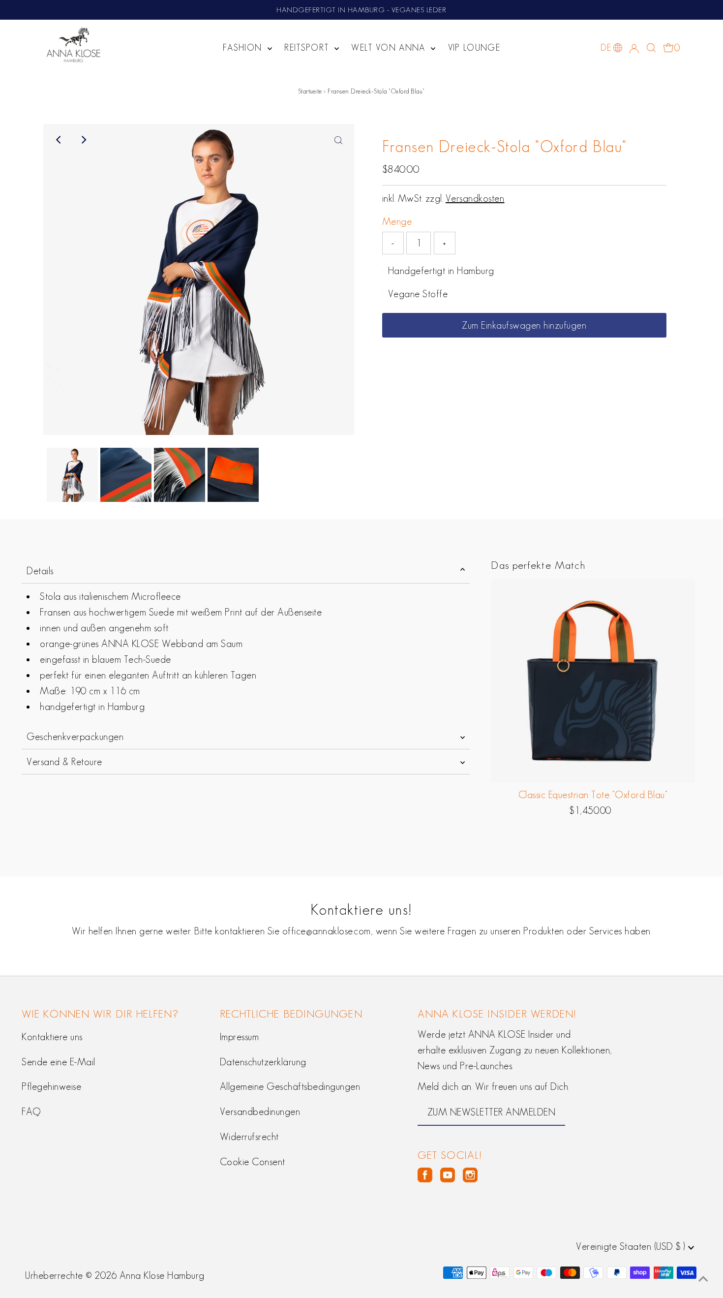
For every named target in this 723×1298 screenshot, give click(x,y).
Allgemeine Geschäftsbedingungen (290, 1086)
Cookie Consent (252, 1161)
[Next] (83, 140)
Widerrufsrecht (249, 1136)
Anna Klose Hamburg (162, 1275)
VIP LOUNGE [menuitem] (474, 48)
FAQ (31, 1111)
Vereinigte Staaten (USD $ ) (632, 1246)
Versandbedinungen (260, 1111)
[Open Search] (651, 48)
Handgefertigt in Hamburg (441, 270)
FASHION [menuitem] (244, 48)
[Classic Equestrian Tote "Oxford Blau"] (592, 681)
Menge (397, 221)
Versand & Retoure (64, 761)
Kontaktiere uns (52, 1036)
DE (606, 47)
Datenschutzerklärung (263, 1061)
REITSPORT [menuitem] (308, 48)
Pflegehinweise (51, 1086)
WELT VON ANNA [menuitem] (389, 48)
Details (40, 570)
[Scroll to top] (703, 1278)
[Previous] (59, 140)
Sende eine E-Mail (58, 1061)
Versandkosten (475, 198)
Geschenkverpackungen (75, 736)
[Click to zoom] (338, 140)
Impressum (239, 1036)
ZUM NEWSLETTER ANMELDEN (491, 1112)
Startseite (310, 91)
